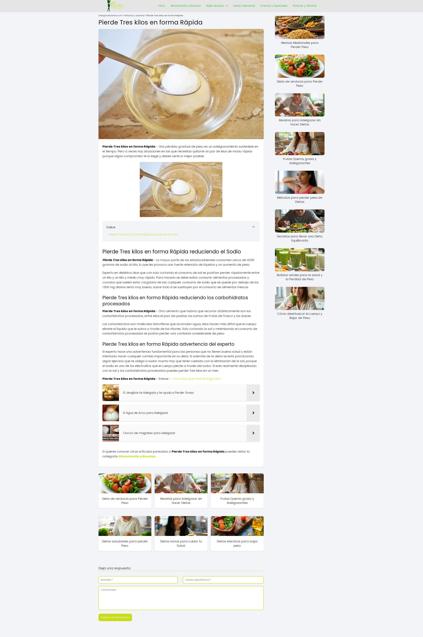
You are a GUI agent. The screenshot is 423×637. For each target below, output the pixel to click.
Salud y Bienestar (244, 6)
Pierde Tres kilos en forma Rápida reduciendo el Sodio (143, 234)
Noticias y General (304, 6)
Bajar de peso (215, 6)
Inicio (161, 6)
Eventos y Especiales (274, 6)
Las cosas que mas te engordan (197, 379)
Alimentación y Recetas (186, 6)
